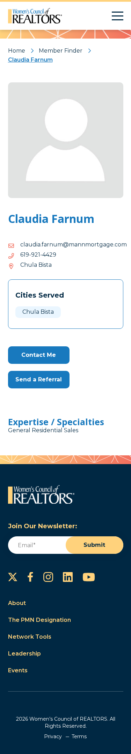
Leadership (24, 653)
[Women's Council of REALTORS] (35, 15)
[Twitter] (12, 577)
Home (16, 50)
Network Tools (29, 636)
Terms (79, 736)
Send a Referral (38, 379)
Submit (94, 545)
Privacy (53, 736)
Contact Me (38, 355)
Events (18, 670)
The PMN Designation (39, 620)
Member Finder (60, 50)
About (17, 603)
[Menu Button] (117, 16)
